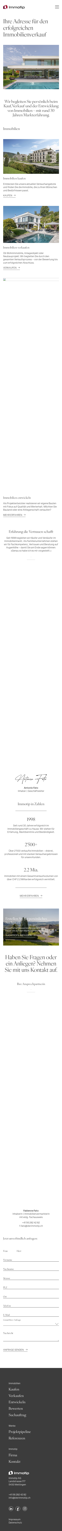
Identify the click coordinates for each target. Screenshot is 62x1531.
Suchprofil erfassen (18, 935)
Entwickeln (17, 1401)
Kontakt (14, 1461)
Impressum (14, 1519)
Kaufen (7, 195)
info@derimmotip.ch (19, 1497)
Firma (13, 1454)
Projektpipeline (20, 1431)
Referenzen (17, 1438)
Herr (19, 1250)
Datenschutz (15, 1522)
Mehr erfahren (12, 515)
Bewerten (16, 1408)
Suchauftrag (17, 1414)
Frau (5, 1250)
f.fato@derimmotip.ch (31, 1225)
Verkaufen (10, 268)
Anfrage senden (13, 1349)
